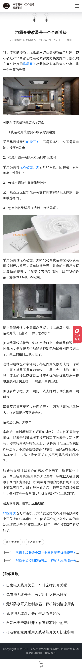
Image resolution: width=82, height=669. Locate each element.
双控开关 (9, 513)
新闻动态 (31, 39)
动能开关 (32, 142)
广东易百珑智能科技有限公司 (45, 649)
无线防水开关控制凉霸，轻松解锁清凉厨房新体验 (42, 604)
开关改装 (14, 542)
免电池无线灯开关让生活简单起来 (33, 613)
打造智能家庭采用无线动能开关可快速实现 (40, 632)
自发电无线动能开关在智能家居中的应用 (38, 623)
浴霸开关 (29, 64)
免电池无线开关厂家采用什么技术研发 (36, 595)
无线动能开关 (29, 167)
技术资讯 (19, 39)
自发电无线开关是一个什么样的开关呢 (36, 585)
